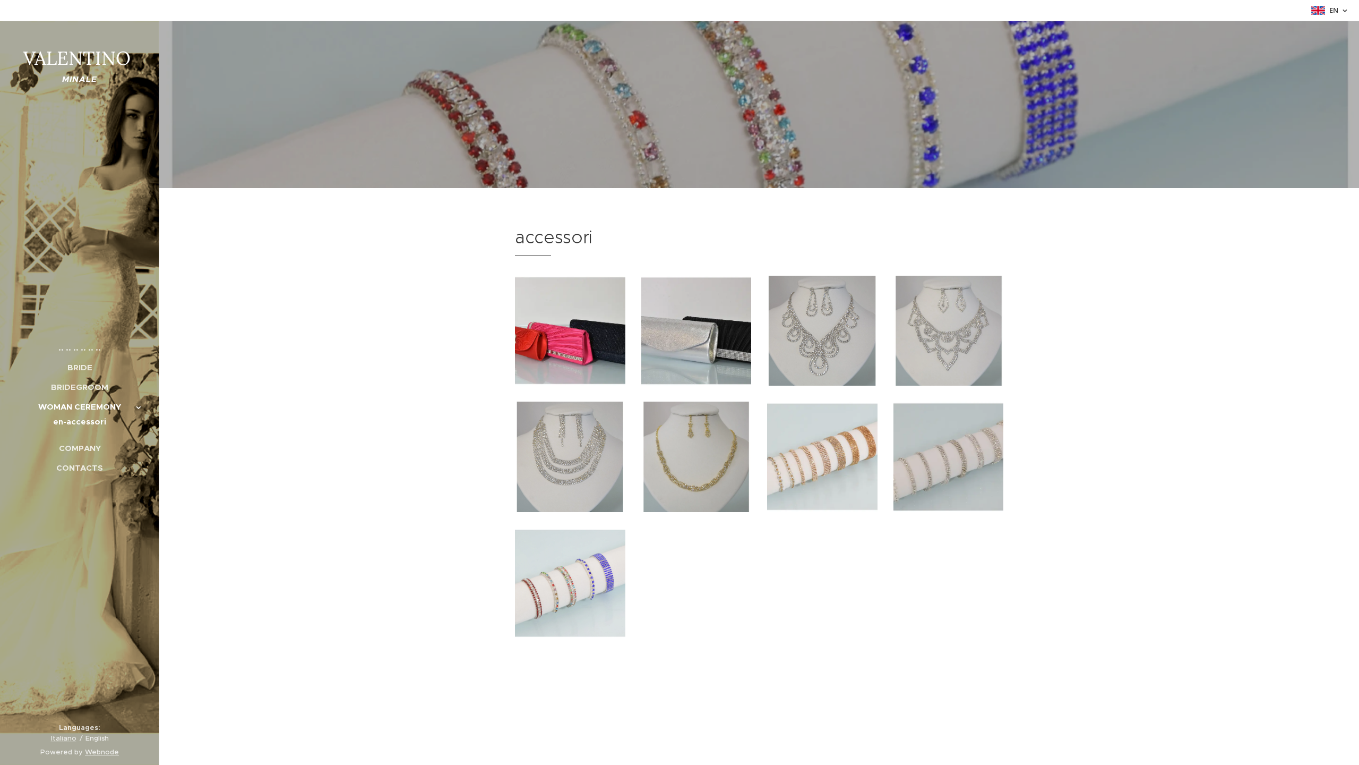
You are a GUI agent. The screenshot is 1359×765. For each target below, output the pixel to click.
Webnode (102, 751)
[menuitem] (79, 348)
